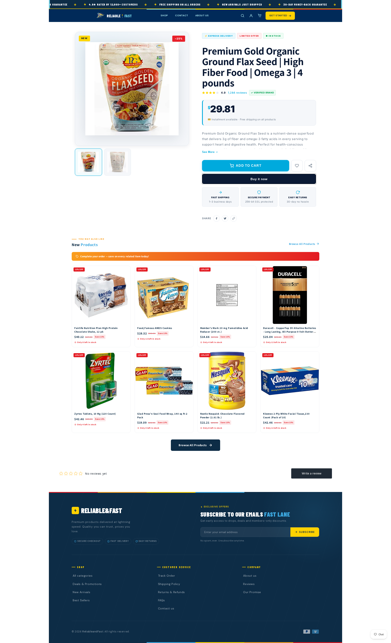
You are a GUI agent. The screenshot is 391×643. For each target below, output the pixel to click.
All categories (82, 575)
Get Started (278, 15)
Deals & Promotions (87, 584)
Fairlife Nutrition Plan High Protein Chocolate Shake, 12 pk (96, 329)
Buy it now (259, 179)
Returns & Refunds (171, 592)
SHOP (164, 15)
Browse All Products (302, 244)
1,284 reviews (237, 92)
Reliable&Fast (101, 510)
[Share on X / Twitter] (225, 218)
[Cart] (260, 16)
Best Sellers (81, 600)
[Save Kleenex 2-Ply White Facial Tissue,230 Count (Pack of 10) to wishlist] (314, 355)
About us (249, 575)
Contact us (166, 608)
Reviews (249, 584)
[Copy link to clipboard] (233, 218)
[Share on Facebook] (216, 218)
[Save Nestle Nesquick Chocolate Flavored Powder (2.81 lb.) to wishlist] (251, 355)
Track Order (166, 575)
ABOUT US (202, 15)
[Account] (251, 16)
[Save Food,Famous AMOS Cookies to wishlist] (188, 270)
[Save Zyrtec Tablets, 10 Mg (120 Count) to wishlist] (125, 355)
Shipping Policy (169, 584)
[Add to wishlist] (297, 165)
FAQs (161, 600)
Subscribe (307, 532)
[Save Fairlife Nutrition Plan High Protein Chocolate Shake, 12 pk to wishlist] (125, 270)
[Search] (242, 16)
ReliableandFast (92, 631)
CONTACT (181, 15)
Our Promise (252, 592)
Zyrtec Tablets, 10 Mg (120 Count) (95, 413)
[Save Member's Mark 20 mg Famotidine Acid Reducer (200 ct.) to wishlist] (251, 270)
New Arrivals (81, 592)
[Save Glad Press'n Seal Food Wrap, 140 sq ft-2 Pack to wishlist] (188, 355)
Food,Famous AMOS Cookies (154, 328)
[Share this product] (310, 165)
